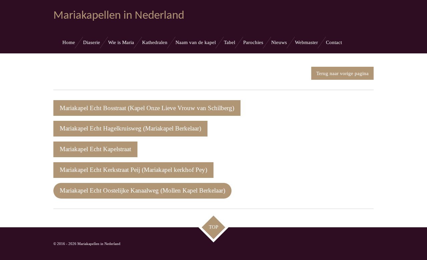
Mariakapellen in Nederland (118, 16)
